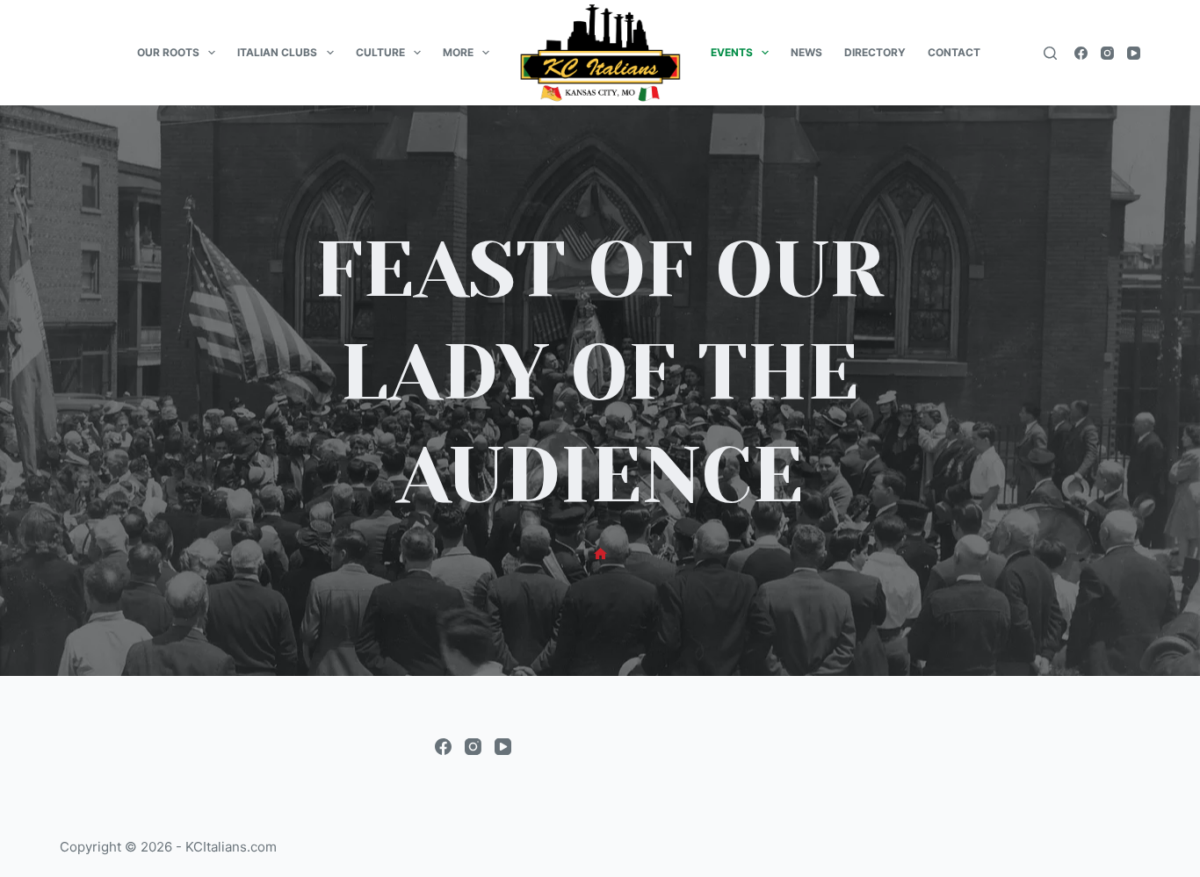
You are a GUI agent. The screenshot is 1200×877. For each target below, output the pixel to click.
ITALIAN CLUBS (277, 52)
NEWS (806, 52)
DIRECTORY (875, 52)
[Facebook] (1081, 53)
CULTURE (380, 52)
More (458, 52)
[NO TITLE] (600, 554)
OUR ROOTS (168, 52)
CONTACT (954, 52)
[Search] (1050, 53)
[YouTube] (1133, 53)
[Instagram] (1107, 53)
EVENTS (732, 52)
